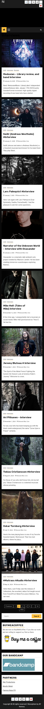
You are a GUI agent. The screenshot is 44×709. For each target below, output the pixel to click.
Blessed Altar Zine (23, 81)
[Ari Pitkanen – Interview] (22, 397)
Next (22, 609)
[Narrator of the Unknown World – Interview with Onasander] (22, 225)
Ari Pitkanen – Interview (17, 417)
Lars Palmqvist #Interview (18, 191)
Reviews (16, 70)
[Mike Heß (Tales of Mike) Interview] (22, 285)
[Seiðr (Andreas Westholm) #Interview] (22, 113)
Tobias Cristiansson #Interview (21, 471)
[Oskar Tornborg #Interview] (22, 505)
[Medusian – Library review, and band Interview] (22, 53)
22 (37, 606)
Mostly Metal (8, 686)
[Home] (4, 29)
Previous (9, 606)
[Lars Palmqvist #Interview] (22, 171)
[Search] (41, 30)
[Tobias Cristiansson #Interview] (22, 451)
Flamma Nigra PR (9, 690)
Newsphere (32, 704)
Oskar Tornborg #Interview (19, 526)
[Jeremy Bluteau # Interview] (22, 342)
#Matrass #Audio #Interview (20, 580)
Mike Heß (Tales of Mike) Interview (14, 307)
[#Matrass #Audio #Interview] (22, 560)
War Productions (9, 682)
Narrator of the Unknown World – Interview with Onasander (21, 247)
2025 (4, 70)
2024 (4, 302)
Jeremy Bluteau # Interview (19, 363)
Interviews (10, 70)
